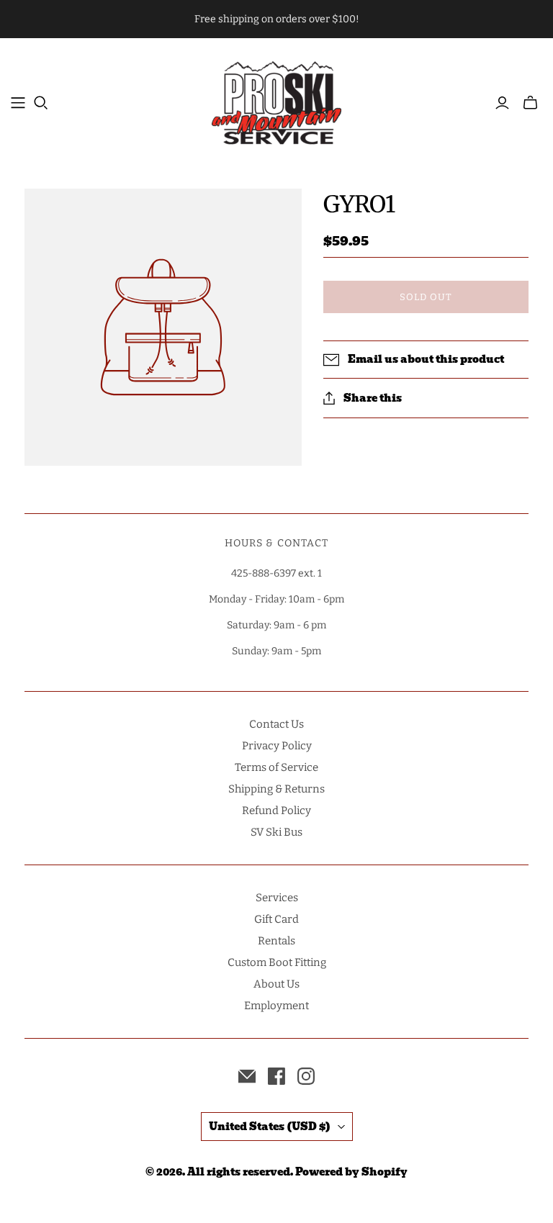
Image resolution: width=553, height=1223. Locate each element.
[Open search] (41, 103)
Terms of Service (276, 767)
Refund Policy (276, 810)
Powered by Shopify (351, 1172)
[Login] (502, 103)
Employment (276, 1005)
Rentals (276, 940)
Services (277, 897)
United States (270, 1126)
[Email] (247, 1076)
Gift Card (276, 919)
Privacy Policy (277, 745)
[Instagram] (306, 1076)
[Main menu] (18, 103)
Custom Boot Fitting (277, 962)
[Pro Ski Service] (276, 103)
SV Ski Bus (276, 832)
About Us (276, 984)
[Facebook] (276, 1076)
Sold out (426, 297)
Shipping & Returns (276, 788)
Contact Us (276, 724)
